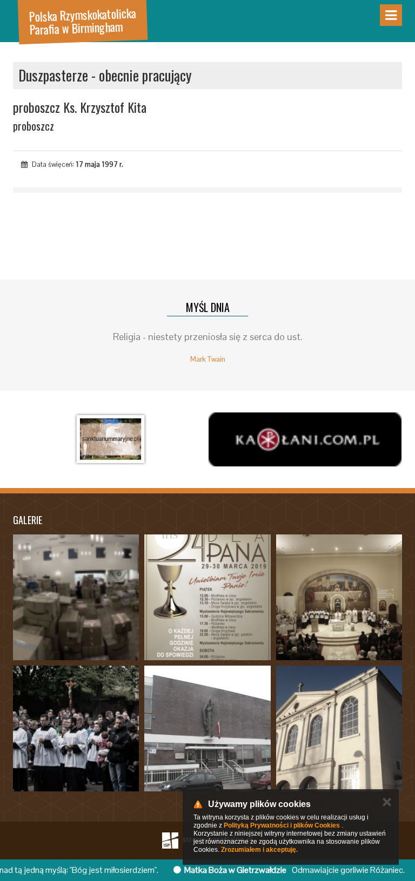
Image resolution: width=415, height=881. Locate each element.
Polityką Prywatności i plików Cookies (282, 825)
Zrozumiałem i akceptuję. (259, 849)
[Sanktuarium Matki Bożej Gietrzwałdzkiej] (110, 439)
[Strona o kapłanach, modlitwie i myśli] (305, 439)
